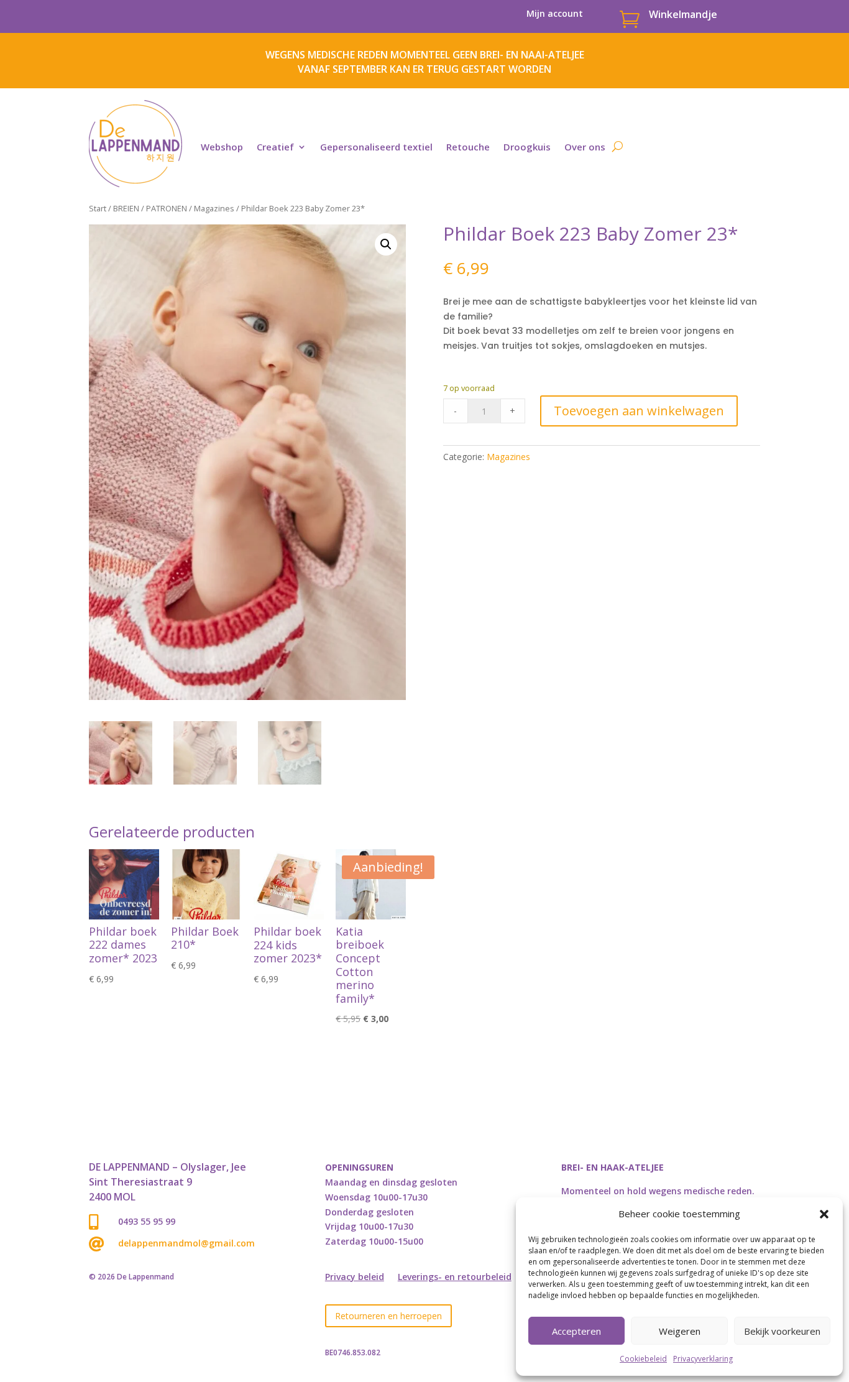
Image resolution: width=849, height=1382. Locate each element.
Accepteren (576, 1331)
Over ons (584, 147)
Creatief (275, 147)
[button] (824, 1214)
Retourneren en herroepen (388, 1316)
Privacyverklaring (703, 1358)
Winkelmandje (683, 14)
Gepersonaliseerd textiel (376, 147)
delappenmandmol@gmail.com (186, 1243)
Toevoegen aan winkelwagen (639, 410)
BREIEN (126, 208)
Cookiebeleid (643, 1358)
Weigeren (679, 1331)
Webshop (222, 147)
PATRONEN (166, 208)
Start (97, 208)
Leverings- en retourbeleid (455, 1278)
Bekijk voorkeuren (782, 1331)
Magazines (214, 208)
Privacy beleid (354, 1278)
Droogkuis (527, 147)
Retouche (468, 147)
